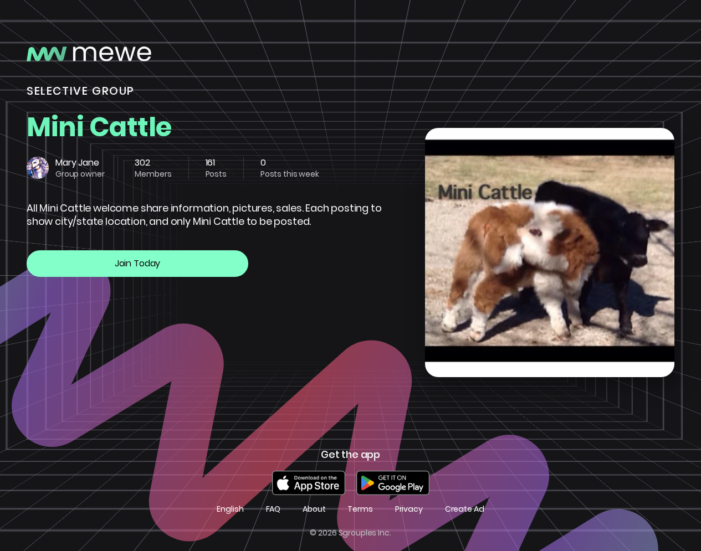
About (314, 509)
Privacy (409, 509)
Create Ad (464, 509)
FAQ (273, 509)
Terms (359, 509)
